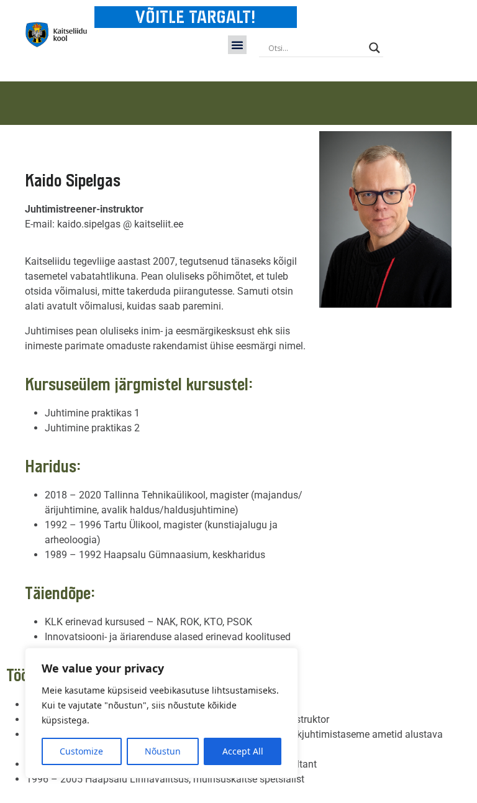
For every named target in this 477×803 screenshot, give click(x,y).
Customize (81, 751)
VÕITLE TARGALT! (195, 17)
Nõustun (163, 751)
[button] (237, 44)
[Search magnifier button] (374, 48)
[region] (161, 713)
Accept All (242, 751)
